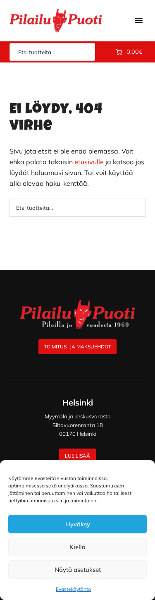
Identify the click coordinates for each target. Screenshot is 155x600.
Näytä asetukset (78, 570)
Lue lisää (77, 456)
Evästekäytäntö (73, 589)
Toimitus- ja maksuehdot (77, 346)
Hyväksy (77, 524)
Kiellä (77, 547)
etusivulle (89, 162)
